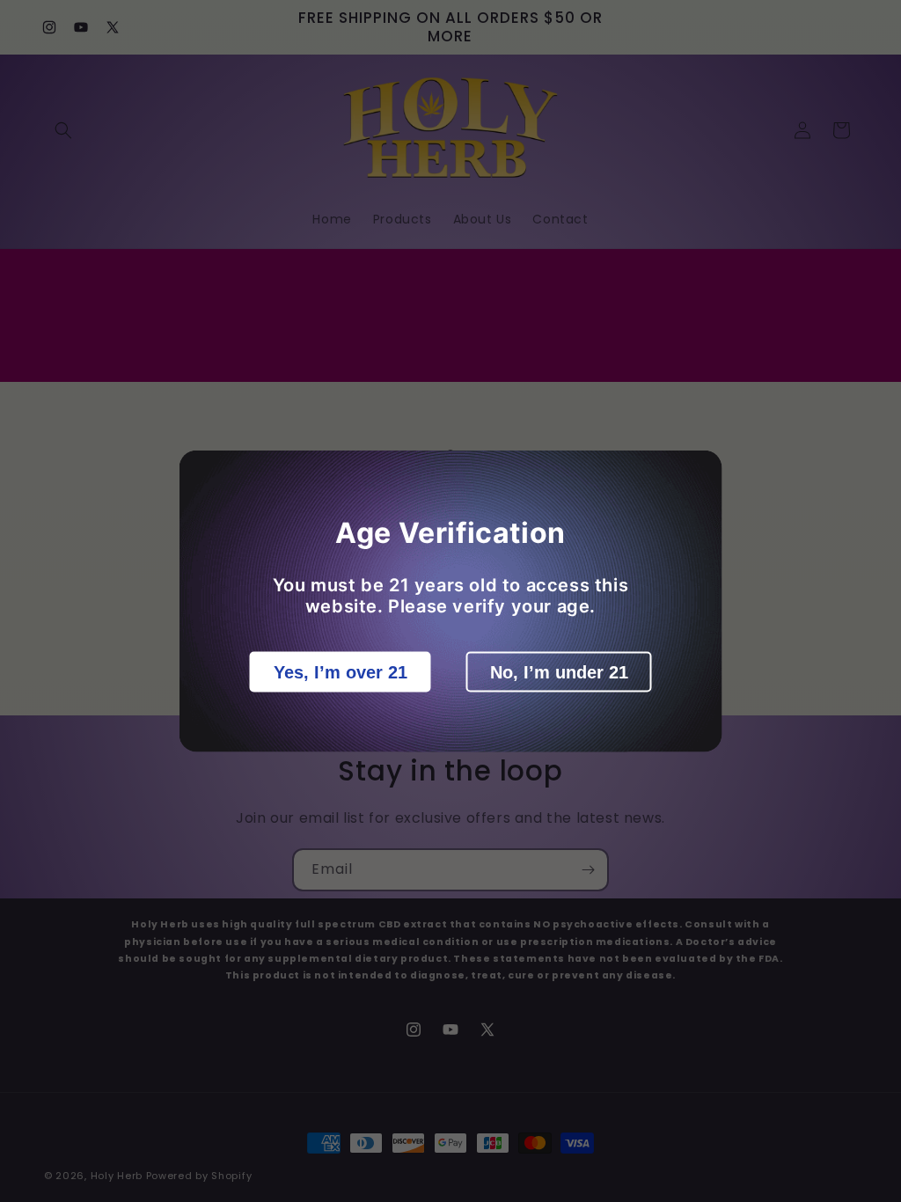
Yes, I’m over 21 (340, 672)
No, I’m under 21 (559, 672)
